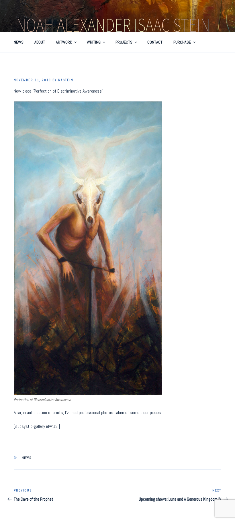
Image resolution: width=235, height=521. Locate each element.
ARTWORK (64, 42)
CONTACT (154, 42)
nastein (65, 80)
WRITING (94, 42)
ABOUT (39, 42)
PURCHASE (182, 42)
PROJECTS (123, 42)
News (27, 458)
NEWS (18, 42)
